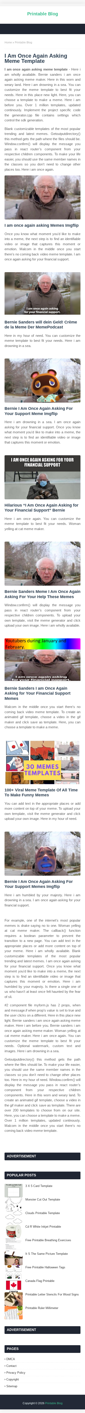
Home (8, 42)
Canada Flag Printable (39, 1281)
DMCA (10, 1359)
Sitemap (11, 1386)
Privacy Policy (15, 1372)
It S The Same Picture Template (46, 1253)
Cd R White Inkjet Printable (43, 1226)
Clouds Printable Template (42, 1213)
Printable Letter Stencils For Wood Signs (52, 1294)
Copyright (12, 1379)
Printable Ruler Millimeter (41, 1308)
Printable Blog (42, 13)
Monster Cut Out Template (42, 1199)
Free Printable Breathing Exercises (48, 1240)
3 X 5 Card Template (38, 1186)
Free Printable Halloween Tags (45, 1267)
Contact (11, 1366)
